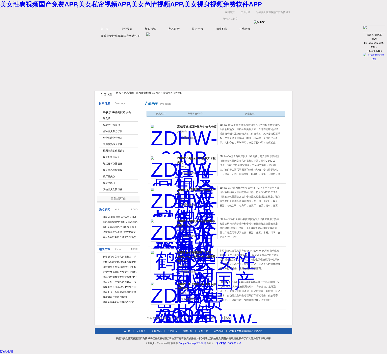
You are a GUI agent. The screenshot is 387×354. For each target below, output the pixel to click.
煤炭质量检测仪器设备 (148, 92)
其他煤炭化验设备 (112, 189)
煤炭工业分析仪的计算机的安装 (119, 292)
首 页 (105, 28)
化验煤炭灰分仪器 (112, 131)
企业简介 (126, 28)
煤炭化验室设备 (111, 157)
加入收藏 (245, 12)
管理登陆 (201, 343)
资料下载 (221, 28)
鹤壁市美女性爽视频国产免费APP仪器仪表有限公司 (135, 16)
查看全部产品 (118, 198)
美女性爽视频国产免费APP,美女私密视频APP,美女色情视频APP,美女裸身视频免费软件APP (131, 4)
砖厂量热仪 (109, 176)
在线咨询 (244, 28)
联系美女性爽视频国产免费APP (273, 12)
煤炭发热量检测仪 (112, 170)
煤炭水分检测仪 (111, 124)
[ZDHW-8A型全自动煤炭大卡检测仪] (163, 166)
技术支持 (197, 28)
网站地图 (6, 351)
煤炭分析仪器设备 (112, 163)
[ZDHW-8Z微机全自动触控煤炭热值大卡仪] (163, 229)
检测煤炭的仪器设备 (114, 150)
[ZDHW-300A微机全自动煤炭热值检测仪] (163, 292)
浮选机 (106, 118)
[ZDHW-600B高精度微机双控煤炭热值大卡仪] (163, 135)
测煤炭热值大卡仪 (172, 92)
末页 (202, 317)
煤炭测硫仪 (109, 183)
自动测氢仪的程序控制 (115, 297)
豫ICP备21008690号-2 (228, 343)
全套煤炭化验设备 (112, 137)
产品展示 (174, 28)
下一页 (195, 317)
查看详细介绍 (188, 137)
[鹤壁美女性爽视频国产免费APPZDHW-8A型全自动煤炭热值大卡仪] (163, 261)
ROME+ (134, 209)
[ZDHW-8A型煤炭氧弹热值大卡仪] (163, 198)
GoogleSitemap (187, 343)
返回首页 (230, 12)
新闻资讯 (150, 28)
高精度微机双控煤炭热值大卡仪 (197, 126)
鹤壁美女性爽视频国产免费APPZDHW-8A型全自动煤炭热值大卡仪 (196, 256)
